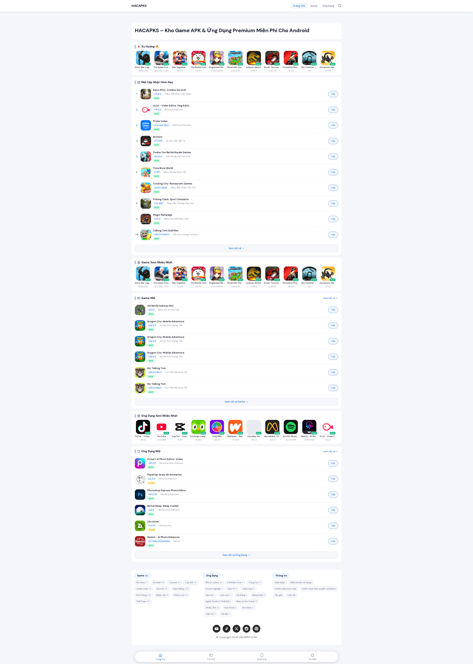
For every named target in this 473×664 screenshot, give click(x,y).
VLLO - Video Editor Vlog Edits (171, 105)
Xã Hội (225, 613)
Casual (174, 582)
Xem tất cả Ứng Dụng (234, 555)
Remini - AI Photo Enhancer (163, 537)
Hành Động (180, 588)
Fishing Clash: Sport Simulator (171, 199)
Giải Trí (232, 588)
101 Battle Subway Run (160, 305)
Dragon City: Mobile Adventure (165, 321)
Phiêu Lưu (180, 595)
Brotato (157, 136)
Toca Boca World (163, 168)
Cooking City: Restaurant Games (172, 183)
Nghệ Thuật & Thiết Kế (218, 601)
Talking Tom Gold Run (165, 230)
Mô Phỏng (143, 595)
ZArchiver (153, 521)
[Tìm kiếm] (339, 6)
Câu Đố (190, 582)
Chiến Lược (143, 588)
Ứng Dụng (328, 5)
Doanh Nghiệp (214, 588)
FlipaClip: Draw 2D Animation (164, 474)
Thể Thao (142, 601)
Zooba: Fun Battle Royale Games (172, 152)
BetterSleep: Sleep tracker (163, 505)
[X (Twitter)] (236, 629)
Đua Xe (162, 588)
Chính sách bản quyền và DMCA (319, 588)
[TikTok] (226, 629)
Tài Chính (247, 607)
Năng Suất (258, 595)
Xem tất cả (235, 248)
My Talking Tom (156, 368)
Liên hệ (291, 595)
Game (313, 5)
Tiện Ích (211, 613)
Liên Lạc (225, 595)
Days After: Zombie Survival (169, 89)
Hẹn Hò (210, 595)
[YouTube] (216, 629)
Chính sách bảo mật (285, 588)
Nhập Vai (162, 595)
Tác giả (278, 595)
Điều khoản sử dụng (300, 582)
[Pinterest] (256, 629)
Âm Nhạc (141, 582)
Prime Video (160, 121)
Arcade (158, 582)
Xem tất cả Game (235, 401)
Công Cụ (255, 582)
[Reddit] (246, 629)
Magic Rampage (162, 214)
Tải (333, 94)
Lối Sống (241, 595)
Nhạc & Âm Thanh (246, 601)
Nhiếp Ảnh (212, 607)
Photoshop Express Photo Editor (166, 490)
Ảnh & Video (214, 582)
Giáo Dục (249, 588)
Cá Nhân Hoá (235, 582)
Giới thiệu (280, 582)
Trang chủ (299, 5)
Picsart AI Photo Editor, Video (165, 459)
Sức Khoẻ (230, 607)
